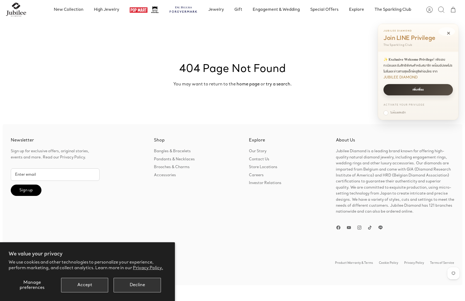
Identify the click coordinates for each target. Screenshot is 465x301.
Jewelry (216, 9)
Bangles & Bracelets (172, 151)
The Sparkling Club (393, 9)
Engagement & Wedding (276, 9)
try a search (278, 84)
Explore (356, 9)
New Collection (68, 9)
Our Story (257, 151)
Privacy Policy (414, 263)
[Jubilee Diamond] (16, 10)
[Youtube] (349, 227)
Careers (256, 175)
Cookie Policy (388, 263)
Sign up (26, 190)
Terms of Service (442, 263)
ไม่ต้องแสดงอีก (398, 112)
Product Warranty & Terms (354, 263)
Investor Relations (265, 183)
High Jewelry (106, 9)
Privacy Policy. (148, 268)
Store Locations (263, 167)
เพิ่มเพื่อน (418, 89)
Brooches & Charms (172, 167)
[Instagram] (359, 227)
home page (248, 84)
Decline (137, 285)
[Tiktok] (370, 227)
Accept (84, 285)
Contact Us (259, 159)
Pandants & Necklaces (174, 159)
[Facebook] (338, 227)
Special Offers (324, 9)
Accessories (165, 175)
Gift (238, 9)
